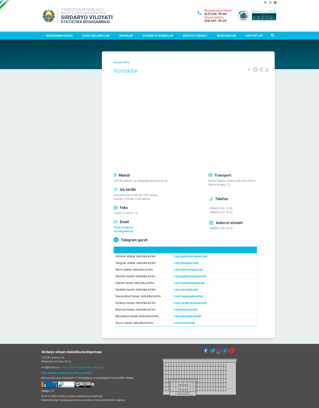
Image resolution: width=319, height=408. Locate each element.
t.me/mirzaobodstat (187, 316)
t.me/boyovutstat (186, 309)
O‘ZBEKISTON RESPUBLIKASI (82, 9)
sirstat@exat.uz (123, 231)
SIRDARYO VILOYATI (87, 17)
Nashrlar (126, 35)
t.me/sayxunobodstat (188, 296)
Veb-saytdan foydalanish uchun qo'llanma (66, 372)
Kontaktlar (254, 35)
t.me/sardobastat (186, 289)
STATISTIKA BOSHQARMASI (85, 22)
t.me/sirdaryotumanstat (190, 303)
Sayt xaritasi (68, 367)
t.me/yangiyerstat (186, 263)
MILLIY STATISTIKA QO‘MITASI (83, 13)
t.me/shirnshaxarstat (188, 269)
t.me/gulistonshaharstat (190, 256)
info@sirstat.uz (123, 227)
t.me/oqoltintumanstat (189, 283)
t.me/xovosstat (184, 323)
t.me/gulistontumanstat (190, 276)
